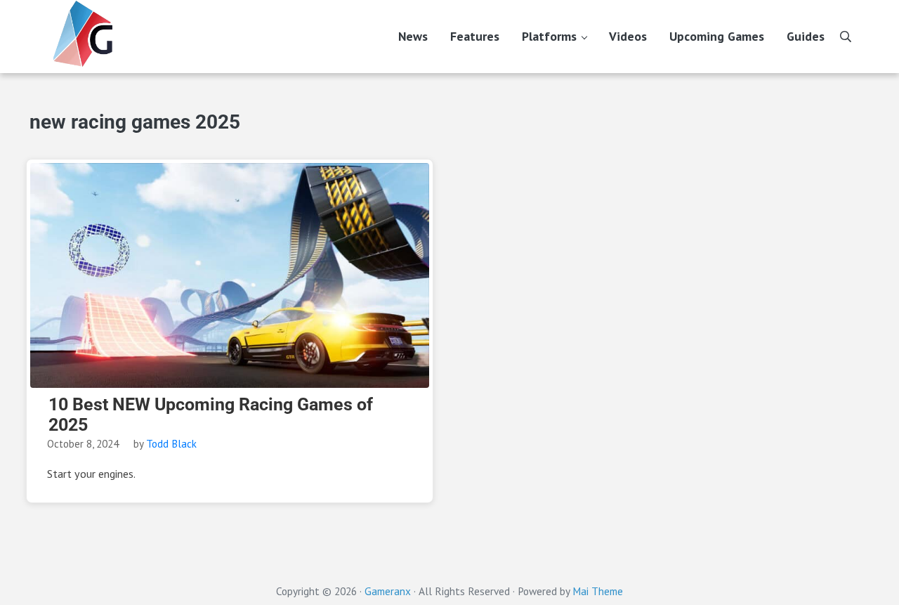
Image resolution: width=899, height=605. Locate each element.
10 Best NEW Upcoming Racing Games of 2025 (210, 415)
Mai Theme (597, 591)
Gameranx (388, 591)
